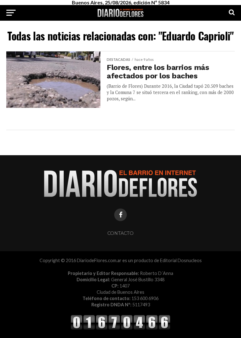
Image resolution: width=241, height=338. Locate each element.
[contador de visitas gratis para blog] (120, 328)
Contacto (120, 233)
